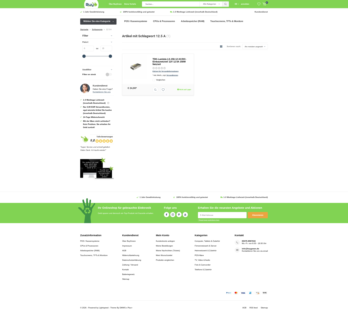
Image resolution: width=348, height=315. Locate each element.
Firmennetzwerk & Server (206, 246)
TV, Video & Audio (202, 260)
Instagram (172, 214)
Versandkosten (172, 75)
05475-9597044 (249, 241)
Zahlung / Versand (130, 265)
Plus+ (130, 308)
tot (96, 48)
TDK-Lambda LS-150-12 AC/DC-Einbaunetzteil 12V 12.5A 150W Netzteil (169, 62)
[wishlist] (258, 4)
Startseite (84, 29)
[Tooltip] (108, 103)
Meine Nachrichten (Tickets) (168, 250)
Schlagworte (97, 29)
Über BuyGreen (115, 4)
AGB (124, 250)
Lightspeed (103, 308)
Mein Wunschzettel (164, 255)
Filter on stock (89, 74)
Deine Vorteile (130, 4)
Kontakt (125, 269)
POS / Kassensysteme (135, 21)
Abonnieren (257, 215)
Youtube (185, 214)
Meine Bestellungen (164, 246)
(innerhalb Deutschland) (195, 12)
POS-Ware (199, 255)
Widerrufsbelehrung (130, 255)
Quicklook (155, 90)
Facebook (166, 214)
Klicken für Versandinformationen (165, 71)
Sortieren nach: (234, 46)
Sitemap (125, 279)
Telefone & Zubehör (203, 269)
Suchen (225, 4)
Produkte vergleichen (165, 260)
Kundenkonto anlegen (165, 241)
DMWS (123, 308)
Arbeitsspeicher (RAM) (192, 21)
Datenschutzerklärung (131, 260)
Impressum (127, 246)
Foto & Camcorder (203, 265)
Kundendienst (261, 12)
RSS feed (253, 308)
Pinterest (179, 214)
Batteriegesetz (128, 274)
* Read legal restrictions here (208, 220)
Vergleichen (160, 80)
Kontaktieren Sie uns (102, 92)
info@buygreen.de (250, 249)
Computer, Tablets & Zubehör (207, 241)
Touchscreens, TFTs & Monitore (226, 21)
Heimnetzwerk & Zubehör (206, 250)
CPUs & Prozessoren (164, 21)
